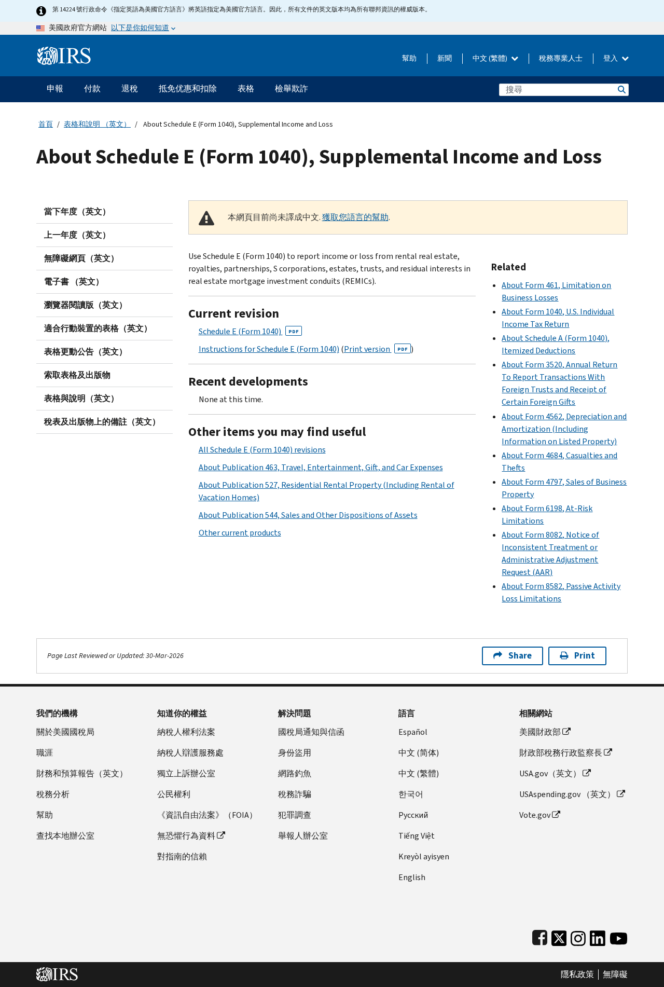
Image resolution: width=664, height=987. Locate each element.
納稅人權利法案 (186, 731)
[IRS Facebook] (539, 936)
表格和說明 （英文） (97, 124)
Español (412, 731)
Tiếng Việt (416, 835)
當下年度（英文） (77, 211)
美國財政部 (540, 731)
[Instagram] (578, 936)
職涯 (44, 752)
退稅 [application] (129, 88)
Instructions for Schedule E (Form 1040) (269, 349)
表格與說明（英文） (81, 398)
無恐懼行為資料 (186, 835)
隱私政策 (577, 974)
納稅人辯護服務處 (190, 752)
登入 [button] (611, 58)
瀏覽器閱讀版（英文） (85, 304)
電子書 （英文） (74, 281)
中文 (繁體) (491, 58)
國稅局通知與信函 (311, 731)
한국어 (410, 794)
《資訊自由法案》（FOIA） (207, 815)
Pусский (413, 815)
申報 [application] (55, 88)
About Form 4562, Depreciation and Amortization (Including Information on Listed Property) (564, 429)
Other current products (240, 532)
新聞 (444, 58)
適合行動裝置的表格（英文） (98, 328)
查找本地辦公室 (65, 835)
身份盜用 (294, 752)
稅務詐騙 (294, 794)
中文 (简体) (418, 752)
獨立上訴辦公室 (186, 773)
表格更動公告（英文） (85, 351)
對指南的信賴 (182, 856)
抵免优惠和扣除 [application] (188, 88)
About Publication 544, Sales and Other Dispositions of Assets (308, 515)
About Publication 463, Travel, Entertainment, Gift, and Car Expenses (321, 467)
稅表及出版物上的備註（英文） (102, 421)
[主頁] (64, 52)
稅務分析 (53, 794)
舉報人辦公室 (303, 835)
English (411, 877)
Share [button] (520, 656)
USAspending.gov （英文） (567, 794)
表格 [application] (246, 88)
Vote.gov (534, 815)
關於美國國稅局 (65, 731)
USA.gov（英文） (550, 773)
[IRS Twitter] (559, 936)
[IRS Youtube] (619, 936)
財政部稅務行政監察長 (560, 752)
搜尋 (621, 89)
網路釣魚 (294, 773)
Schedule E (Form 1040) (249, 331)
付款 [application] (92, 88)
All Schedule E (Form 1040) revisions (262, 449)
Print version (376, 349)
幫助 (409, 58)
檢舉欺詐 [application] (291, 88)
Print (584, 656)
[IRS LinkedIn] (597, 936)
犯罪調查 (294, 815)
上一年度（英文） (77, 234)
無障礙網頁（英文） (81, 258)
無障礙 (615, 974)
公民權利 (173, 794)
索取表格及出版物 (77, 374)
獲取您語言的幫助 (355, 217)
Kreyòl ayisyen (423, 856)
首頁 (45, 124)
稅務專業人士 (561, 58)
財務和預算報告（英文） (82, 773)
